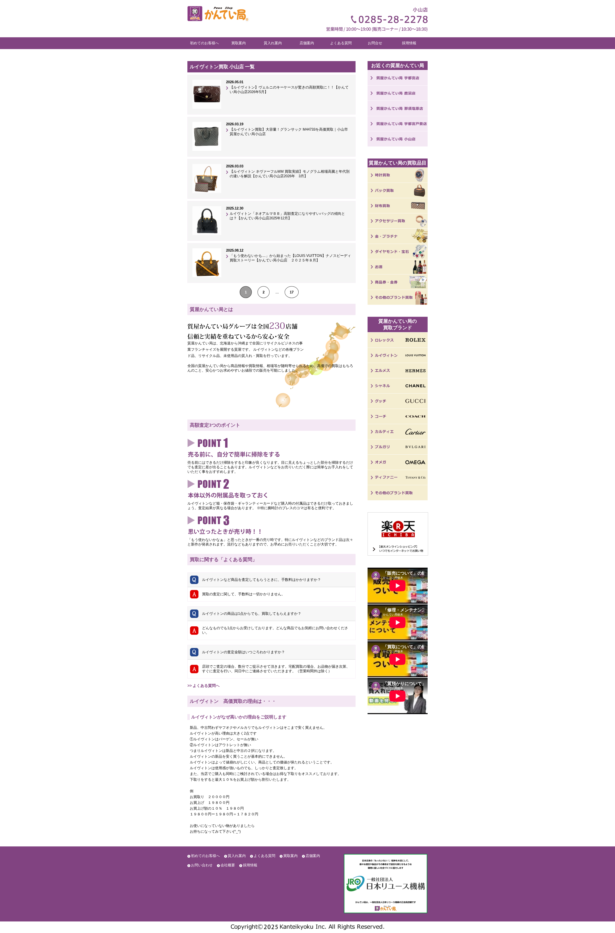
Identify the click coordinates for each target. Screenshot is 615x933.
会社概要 (228, 865)
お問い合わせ (202, 865)
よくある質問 (341, 43)
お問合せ (375, 43)
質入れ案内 (273, 43)
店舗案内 (307, 43)
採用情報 (409, 43)
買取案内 (238, 43)
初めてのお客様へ (204, 43)
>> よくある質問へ (203, 686)
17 (292, 292)
